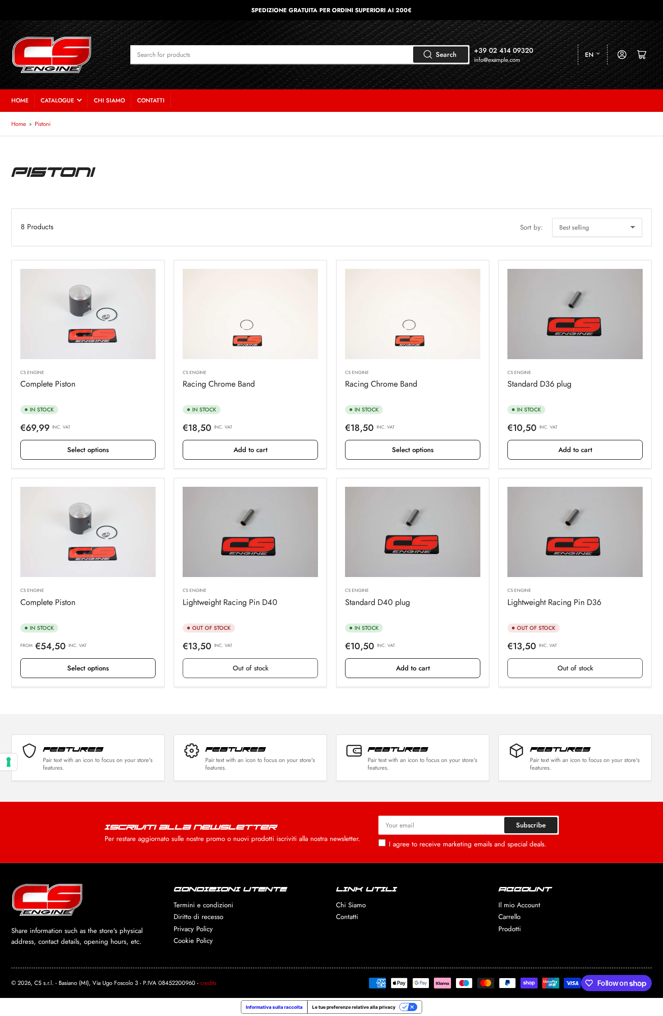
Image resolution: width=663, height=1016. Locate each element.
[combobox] (300, 54)
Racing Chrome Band (219, 384)
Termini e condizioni (203, 905)
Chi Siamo (109, 100)
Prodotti (509, 929)
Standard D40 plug (377, 602)
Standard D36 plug (539, 384)
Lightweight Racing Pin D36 (554, 602)
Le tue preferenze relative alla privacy (354, 1007)
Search (446, 55)
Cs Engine (32, 372)
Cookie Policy (193, 941)
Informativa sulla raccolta (274, 1007)
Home (19, 100)
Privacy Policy (193, 929)
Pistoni (43, 124)
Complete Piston (47, 384)
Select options (88, 450)
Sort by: (531, 227)
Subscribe (531, 825)
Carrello (509, 917)
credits (208, 983)
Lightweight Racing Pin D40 (230, 602)
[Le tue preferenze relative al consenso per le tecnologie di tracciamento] (8, 762)
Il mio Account (519, 905)
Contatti (151, 100)
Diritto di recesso (198, 917)
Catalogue (57, 100)
